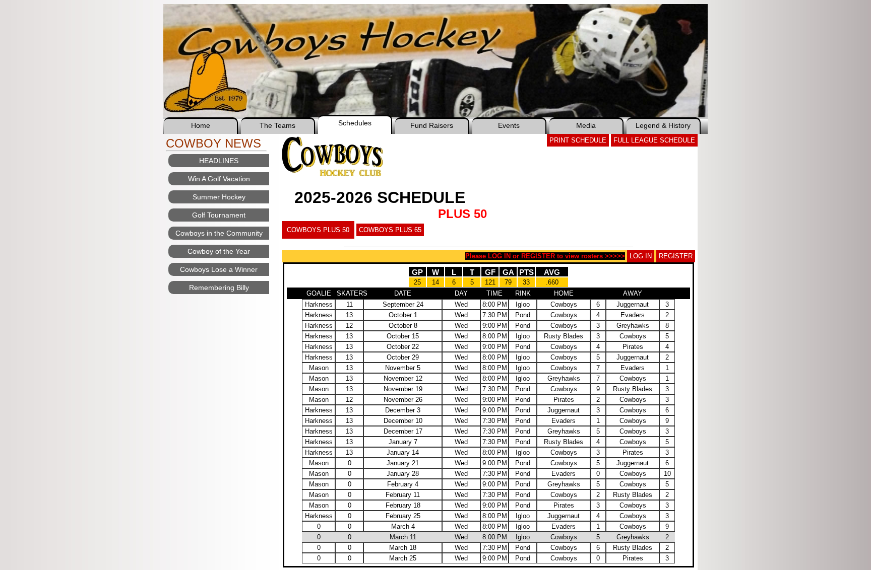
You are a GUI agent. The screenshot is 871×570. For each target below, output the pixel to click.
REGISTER (676, 256)
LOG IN (641, 256)
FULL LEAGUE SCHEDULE (654, 140)
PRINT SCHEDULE (577, 140)
